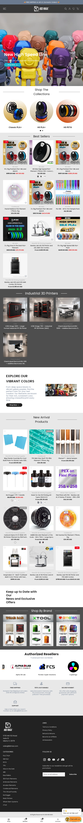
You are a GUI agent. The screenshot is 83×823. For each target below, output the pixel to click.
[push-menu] (4, 9)
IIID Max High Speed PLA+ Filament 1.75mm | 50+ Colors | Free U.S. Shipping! (41, 170)
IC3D (15, 324)
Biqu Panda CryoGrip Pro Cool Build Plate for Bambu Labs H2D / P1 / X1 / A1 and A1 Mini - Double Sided (15, 459)
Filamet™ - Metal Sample (68, 458)
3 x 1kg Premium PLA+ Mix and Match (41, 210)
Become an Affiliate (50, 737)
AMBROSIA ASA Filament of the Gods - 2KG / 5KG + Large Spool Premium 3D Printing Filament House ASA (41, 536)
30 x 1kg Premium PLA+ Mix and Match (68, 170)
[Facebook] (49, 760)
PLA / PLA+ (6, 756)
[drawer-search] (66, 9)
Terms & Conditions (50, 727)
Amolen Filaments (9, 785)
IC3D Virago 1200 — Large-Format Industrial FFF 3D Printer (15, 327)
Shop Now (11, 65)
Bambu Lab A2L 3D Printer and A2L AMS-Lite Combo (41, 247)
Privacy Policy (47, 730)
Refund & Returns (49, 734)
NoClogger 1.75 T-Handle (15, 495)
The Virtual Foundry (68, 456)
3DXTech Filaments (10, 779)
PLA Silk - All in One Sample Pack (68, 209)
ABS (4, 772)
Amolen (68, 206)
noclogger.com (15, 493)
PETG (5, 762)
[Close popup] (79, 810)
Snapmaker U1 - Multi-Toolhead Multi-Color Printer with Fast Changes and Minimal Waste (15, 576)
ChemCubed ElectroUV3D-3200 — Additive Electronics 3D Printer (67, 327)
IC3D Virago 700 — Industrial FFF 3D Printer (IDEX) (41, 327)
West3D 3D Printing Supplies (41, 243)
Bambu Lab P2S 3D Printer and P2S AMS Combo (68, 576)
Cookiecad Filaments (10, 788)
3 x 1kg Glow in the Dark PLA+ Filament (15, 247)
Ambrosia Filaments (10, 782)
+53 (44, 176)
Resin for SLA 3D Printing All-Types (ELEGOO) (41, 496)
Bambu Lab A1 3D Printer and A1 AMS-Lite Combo (41, 576)
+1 (18, 500)
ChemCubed (67, 324)
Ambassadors (47, 740)
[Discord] (63, 760)
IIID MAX (15, 166)
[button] (26, 163)
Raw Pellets (7, 775)
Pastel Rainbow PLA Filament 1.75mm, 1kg (15, 210)
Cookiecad (15, 206)
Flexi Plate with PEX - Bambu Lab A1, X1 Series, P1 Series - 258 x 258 (68, 496)
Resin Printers (7, 798)
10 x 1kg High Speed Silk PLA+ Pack (68, 247)
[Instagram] (45, 760)
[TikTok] (58, 760)
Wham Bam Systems (67, 493)
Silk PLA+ (6, 759)
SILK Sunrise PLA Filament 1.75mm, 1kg (68, 536)
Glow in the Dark (8, 769)
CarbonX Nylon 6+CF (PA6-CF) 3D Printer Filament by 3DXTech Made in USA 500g (15, 536)
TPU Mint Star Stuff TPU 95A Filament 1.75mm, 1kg (42, 459)
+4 (44, 502)
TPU (4, 765)
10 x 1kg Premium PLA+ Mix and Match (15, 170)
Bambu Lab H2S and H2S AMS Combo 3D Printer (15, 283)
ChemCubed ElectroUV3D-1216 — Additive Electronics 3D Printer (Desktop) (15, 362)
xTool (5, 805)
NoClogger (6, 795)
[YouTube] (54, 760)
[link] (41, 49)
